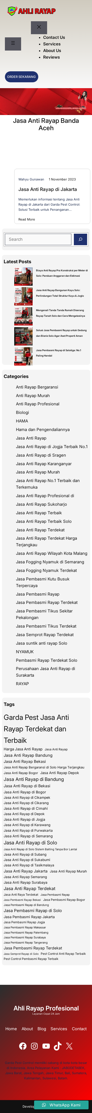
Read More (26, 219)
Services (59, 1028)
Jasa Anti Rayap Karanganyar (44, 463)
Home (11, 1028)
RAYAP (22, 683)
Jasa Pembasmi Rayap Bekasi (22, 900)
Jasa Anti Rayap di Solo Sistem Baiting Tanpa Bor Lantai (40, 849)
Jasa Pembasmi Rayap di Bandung (26, 905)
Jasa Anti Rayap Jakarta (26, 871)
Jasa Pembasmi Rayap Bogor (64, 900)
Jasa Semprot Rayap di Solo (21, 954)
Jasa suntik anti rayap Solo (41, 643)
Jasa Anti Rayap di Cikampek (27, 797)
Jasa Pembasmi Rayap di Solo (33, 910)
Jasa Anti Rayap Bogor (21, 773)
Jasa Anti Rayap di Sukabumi (27, 860)
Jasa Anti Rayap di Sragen (41, 455)
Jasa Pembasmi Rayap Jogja (24, 922)
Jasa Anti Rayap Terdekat (40, 529)
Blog (42, 1028)
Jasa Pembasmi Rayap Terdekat (47, 602)
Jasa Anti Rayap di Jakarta (47, 189)
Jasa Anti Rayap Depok (59, 773)
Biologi (22, 412)
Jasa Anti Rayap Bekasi (25, 761)
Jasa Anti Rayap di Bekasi (27, 786)
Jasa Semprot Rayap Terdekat (45, 634)
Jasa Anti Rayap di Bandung (34, 779)
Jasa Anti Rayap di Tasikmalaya (29, 865)
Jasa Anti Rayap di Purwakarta (28, 830)
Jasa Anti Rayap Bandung (28, 755)
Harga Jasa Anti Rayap (23, 749)
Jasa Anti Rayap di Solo (30, 843)
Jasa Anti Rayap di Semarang (28, 836)
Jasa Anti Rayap (31, 438)
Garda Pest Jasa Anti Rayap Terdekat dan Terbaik (36, 729)
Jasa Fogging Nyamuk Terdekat (46, 570)
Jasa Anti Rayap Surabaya (25, 882)
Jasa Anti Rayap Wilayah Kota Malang (51, 553)
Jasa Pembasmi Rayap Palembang (26, 932)
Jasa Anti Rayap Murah (38, 472)
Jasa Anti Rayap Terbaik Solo (44, 521)
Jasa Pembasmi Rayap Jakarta (29, 917)
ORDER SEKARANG (21, 77)
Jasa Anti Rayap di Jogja (24, 819)
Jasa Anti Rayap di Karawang (27, 825)
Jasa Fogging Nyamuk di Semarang (50, 561)
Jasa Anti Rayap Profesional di (45, 495)
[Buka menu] (13, 44)
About (27, 1028)
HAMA (22, 421)
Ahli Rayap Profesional (46, 1008)
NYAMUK (25, 651)
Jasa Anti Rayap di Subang (25, 854)
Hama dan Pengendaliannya (43, 429)
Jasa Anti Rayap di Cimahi (26, 808)
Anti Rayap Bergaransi (37, 387)
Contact (79, 1028)
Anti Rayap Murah (33, 395)
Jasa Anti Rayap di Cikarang (26, 803)
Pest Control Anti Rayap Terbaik (63, 954)
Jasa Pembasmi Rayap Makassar (25, 927)
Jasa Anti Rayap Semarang (25, 877)
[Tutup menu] (39, 27)
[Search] (80, 239)
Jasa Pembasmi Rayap (37, 594)
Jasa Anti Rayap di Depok (24, 814)
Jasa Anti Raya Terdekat (21, 894)
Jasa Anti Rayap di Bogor (25, 792)
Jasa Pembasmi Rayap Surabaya (25, 937)
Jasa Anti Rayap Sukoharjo (41, 504)
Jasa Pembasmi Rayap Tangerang (26, 942)
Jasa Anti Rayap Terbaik (39, 512)
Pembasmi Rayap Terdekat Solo (46, 660)
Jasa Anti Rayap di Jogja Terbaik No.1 (52, 446)
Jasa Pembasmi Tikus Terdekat (46, 626)
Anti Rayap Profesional (37, 403)
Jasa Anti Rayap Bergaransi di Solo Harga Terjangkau (44, 767)
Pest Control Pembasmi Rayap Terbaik (31, 959)
